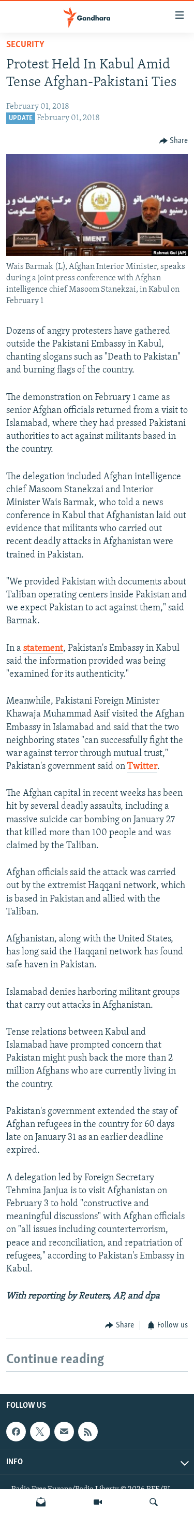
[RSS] (88, 1431)
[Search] (153, 1502)
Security (25, 45)
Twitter (142, 766)
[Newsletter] (41, 1502)
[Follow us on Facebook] (16, 1431)
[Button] (173, 141)
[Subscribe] (64, 1431)
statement (43, 648)
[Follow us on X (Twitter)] (40, 1431)
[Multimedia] (97, 1502)
